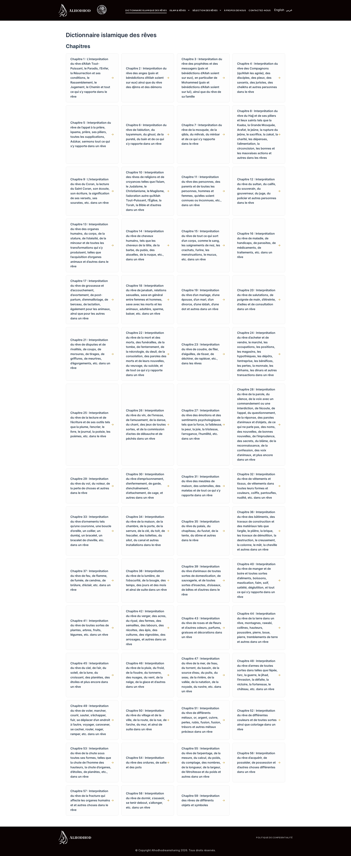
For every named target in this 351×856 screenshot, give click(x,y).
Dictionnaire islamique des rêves (146, 10)
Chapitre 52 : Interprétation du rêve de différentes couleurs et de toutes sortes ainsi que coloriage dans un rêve (259, 720)
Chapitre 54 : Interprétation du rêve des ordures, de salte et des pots (147, 762)
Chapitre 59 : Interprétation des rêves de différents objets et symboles (203, 800)
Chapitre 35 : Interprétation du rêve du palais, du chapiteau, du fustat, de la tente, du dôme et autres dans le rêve (203, 531)
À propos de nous (235, 10)
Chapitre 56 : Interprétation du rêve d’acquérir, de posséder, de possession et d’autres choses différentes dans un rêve (259, 762)
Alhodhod (80, 10)
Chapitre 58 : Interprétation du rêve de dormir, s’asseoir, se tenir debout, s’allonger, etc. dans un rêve (147, 800)
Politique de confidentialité (274, 837)
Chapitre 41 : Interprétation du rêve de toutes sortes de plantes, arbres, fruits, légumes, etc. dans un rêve (92, 628)
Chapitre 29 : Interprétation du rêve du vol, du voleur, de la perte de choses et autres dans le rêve (92, 486)
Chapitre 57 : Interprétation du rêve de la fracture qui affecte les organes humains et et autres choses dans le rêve (92, 800)
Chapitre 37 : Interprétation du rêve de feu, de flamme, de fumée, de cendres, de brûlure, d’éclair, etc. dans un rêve (92, 580)
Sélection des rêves (205, 10)
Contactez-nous (260, 10)
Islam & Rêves (177, 10)
